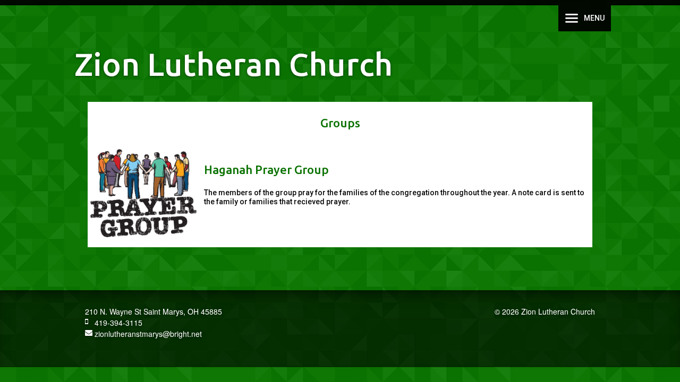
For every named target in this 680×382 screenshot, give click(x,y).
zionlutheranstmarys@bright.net (147, 333)
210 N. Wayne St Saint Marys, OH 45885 (153, 311)
